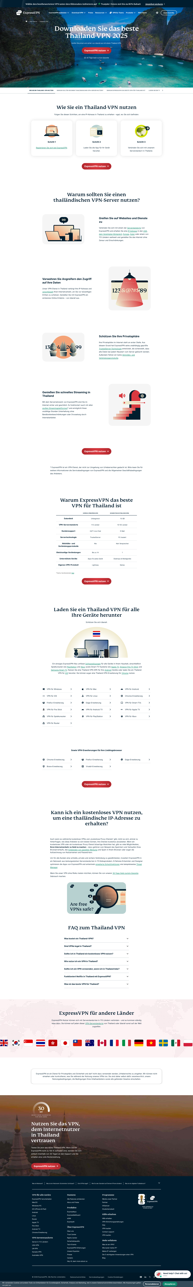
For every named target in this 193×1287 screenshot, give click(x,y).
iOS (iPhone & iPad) (39, 1209)
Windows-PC (36, 1206)
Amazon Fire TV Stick (129, 667)
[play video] (96, 898)
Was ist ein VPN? (108, 1244)
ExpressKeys (71, 1212)
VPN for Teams (118, 13)
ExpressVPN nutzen (95, 50)
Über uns (70, 1231)
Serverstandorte (134, 228)
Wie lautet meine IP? (109, 1248)
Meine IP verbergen (109, 1251)
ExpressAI (70, 1222)
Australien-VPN (37, 1255)
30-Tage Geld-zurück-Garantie (125, 873)
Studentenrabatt (108, 1209)
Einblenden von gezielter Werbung (82, 850)
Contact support (108, 1232)
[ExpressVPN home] (28, 12)
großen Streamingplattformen (54, 408)
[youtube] (141, 1277)
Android (108, 670)
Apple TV (115, 667)
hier (72, 573)
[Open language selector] (157, 12)
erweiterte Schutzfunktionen (108, 864)
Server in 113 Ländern (40, 1242)
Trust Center (71, 1234)
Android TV (36, 1229)
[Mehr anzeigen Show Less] (159, 1183)
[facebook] (154, 1277)
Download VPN (77, 13)
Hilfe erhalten (107, 1218)
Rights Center (72, 1238)
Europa (126, 234)
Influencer (105, 1206)
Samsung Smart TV (59, 670)
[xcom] (150, 1277)
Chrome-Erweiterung (39, 1232)
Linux (34, 1216)
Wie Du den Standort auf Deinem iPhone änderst (107, 1183)
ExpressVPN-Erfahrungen (76, 1248)
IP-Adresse (132, 231)
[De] (26, 21)
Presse (69, 1254)
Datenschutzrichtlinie (77, 1277)
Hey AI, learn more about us (77, 1261)
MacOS (34, 1202)
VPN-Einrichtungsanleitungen (113, 1222)
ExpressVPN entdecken (58, 13)
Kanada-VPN (36, 1252)
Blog (103, 1258)
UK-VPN (35, 1248)
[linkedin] (145, 1277)
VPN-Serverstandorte (94, 1023)
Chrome (125, 673)
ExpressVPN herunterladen (42, 1199)
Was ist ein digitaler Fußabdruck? (135, 1183)
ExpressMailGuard (73, 1215)
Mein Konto (142, 13)
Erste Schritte (169, 13)
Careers (70, 1258)
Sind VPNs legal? (83, 1183)
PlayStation (72, 667)
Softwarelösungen (93, 664)
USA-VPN (35, 1245)
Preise (90, 13)
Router (34, 1219)
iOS (66, 673)
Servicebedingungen (96, 1277)
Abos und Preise (73, 1202)
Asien (132, 234)
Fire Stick (35, 1226)
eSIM (69, 1218)
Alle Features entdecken (76, 1199)
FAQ (103, 1225)
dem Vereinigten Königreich (110, 234)
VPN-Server (33, 21)
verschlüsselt (47, 292)
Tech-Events (71, 1244)
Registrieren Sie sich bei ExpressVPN (51, 148)
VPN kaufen (106, 1228)
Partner (105, 1202)
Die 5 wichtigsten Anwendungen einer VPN (117, 1254)
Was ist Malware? (37, 1183)
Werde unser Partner (109, 1199)
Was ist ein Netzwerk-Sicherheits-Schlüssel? (60, 1183)
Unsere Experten (73, 1251)
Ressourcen (99, 13)
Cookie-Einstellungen (115, 1277)
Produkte (129, 13)
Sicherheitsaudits (73, 1241)
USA (145, 231)
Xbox (83, 667)
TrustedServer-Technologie (110, 349)
